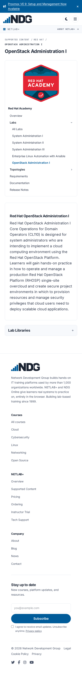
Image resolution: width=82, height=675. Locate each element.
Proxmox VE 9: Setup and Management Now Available (37, 6)
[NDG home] (32, 19)
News (15, 556)
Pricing (15, 496)
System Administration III (28, 149)
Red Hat (39, 39)
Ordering (17, 504)
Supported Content (17, 39)
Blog (14, 548)
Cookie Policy (20, 654)
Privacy (37, 654)
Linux (14, 445)
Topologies (17, 169)
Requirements (19, 176)
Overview (16, 115)
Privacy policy (34, 630)
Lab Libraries (19, 330)
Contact (16, 563)
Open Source (19, 460)
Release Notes (19, 189)
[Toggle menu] (75, 19)
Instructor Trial (20, 512)
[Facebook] (19, 662)
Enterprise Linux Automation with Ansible (38, 156)
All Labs (17, 129)
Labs (13, 122)
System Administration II (28, 142)
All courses (18, 422)
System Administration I (27, 135)
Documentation (19, 183)
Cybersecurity (20, 437)
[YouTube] (32, 662)
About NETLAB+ (66, 29)
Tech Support (20, 519)
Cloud (15, 429)
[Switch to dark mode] (66, 19)
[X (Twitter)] (13, 662)
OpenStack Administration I (31, 162)
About (15, 540)
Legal (67, 648)
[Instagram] (24, 662)
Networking (18, 452)
